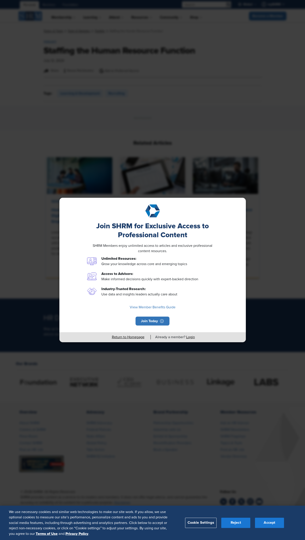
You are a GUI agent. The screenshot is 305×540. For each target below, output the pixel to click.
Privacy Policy (76, 533)
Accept (269, 522)
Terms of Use (47, 533)
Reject (236, 522)
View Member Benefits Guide (152, 307)
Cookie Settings (201, 522)
